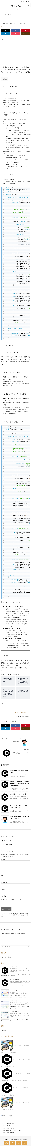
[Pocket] (15, 33)
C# (10, 14)
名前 (2, 875)
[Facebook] (15, 30)
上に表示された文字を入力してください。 (11, 899)
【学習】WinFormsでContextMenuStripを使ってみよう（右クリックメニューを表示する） (19, 1015)
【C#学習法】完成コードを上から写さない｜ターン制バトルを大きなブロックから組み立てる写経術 (20, 970)
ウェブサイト (4, 889)
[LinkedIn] (5, 33)
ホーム (4, 14)
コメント (3, 859)
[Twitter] (5, 30)
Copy (28, 188)
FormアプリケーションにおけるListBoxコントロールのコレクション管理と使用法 (19, 783)
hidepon (27, 716)
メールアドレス (5, 882)
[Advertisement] (14, 52)
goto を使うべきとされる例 (18, 794)
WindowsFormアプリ (24, 712)
